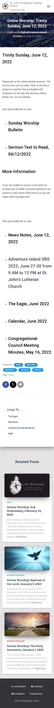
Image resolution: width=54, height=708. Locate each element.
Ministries (31, 365)
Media (18, 365)
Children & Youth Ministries (21, 428)
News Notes (10, 370)
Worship (37, 370)
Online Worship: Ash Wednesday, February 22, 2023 (24, 510)
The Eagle (24, 370)
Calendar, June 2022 (27, 321)
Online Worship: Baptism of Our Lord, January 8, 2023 (26, 582)
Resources (37, 694)
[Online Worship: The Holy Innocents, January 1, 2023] (27, 624)
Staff (10, 433)
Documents (19, 694)
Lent (9, 502)
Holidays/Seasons (16, 575)
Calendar (38, 687)
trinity (11, 375)
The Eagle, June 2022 (28, 303)
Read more (21, 537)
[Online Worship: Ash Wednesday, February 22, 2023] (27, 485)
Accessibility (20, 687)
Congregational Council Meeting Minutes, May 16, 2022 (29, 345)
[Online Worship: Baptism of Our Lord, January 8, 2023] (27, 558)
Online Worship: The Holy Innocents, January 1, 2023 (25, 648)
